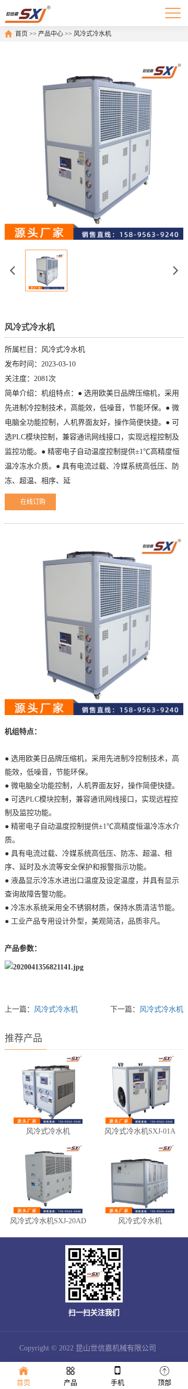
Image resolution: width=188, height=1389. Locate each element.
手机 (117, 1382)
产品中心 (50, 34)
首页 (21, 34)
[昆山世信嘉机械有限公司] (28, 13)
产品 (70, 1382)
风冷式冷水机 (92, 34)
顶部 (164, 1382)
